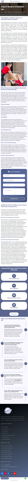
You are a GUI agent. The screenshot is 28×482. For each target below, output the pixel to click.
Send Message (14, 198)
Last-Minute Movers (6, 439)
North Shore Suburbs (6, 450)
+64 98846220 (17, 380)
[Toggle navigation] (26, 1)
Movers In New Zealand (7, 445)
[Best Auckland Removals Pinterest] (5, 473)
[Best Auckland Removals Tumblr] (11, 473)
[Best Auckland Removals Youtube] (14, 473)
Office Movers (5, 431)
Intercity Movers (5, 437)
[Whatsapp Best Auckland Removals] (25, 478)
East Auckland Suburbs (7, 454)
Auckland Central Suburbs (7, 448)
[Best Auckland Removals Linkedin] (8, 473)
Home (2, 12)
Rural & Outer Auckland (7, 458)
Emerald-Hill (10, 12)
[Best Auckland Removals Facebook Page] (2, 473)
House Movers (5, 426)
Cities (5, 12)
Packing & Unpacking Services (8, 435)
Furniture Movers (5, 428)
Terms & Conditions (14, 480)
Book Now (14, 314)
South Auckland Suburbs (7, 456)
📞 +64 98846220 (15, 1)
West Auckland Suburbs (7, 452)
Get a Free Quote (4, 478)
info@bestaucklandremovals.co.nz (10, 466)
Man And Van (4, 433)
